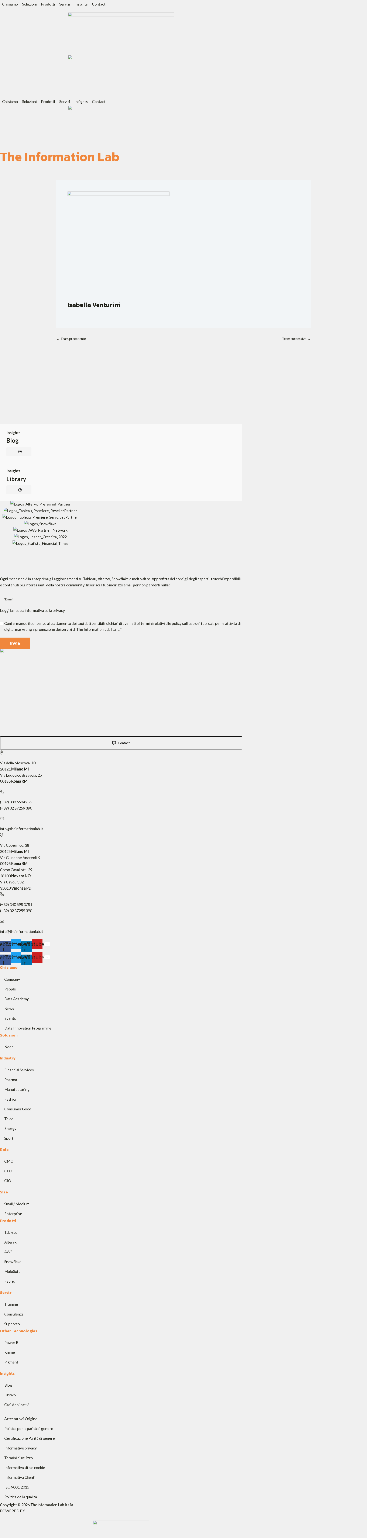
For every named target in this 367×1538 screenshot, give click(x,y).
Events (10, 1018)
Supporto (12, 1323)
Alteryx (10, 1242)
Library (16, 478)
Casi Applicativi (16, 1404)
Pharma (10, 1079)
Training (11, 1304)
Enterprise (13, 1213)
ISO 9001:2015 (16, 1487)
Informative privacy (20, 1448)
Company (12, 979)
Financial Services (19, 1070)
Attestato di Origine (20, 1418)
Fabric (9, 1281)
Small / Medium (16, 1203)
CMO (8, 1161)
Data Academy (16, 998)
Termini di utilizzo (18, 1457)
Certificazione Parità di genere (29, 1438)
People (10, 989)
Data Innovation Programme (27, 1028)
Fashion (10, 1099)
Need (9, 1046)
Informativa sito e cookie (24, 1467)
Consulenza (14, 1314)
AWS (8, 1251)
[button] (10, 4)
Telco (8, 1118)
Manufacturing (17, 1089)
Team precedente (71, 338)
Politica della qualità (20, 1496)
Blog (12, 440)
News (9, 1008)
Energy (10, 1128)
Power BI (12, 1342)
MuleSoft (12, 1271)
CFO (8, 1171)
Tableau (10, 1232)
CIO (7, 1180)
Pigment (11, 1362)
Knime (9, 1352)
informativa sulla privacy (45, 610)
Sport (8, 1138)
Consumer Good (17, 1109)
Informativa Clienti (19, 1477)
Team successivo (296, 338)
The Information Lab (59, 156)
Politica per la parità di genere (28, 1428)
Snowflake (12, 1261)
